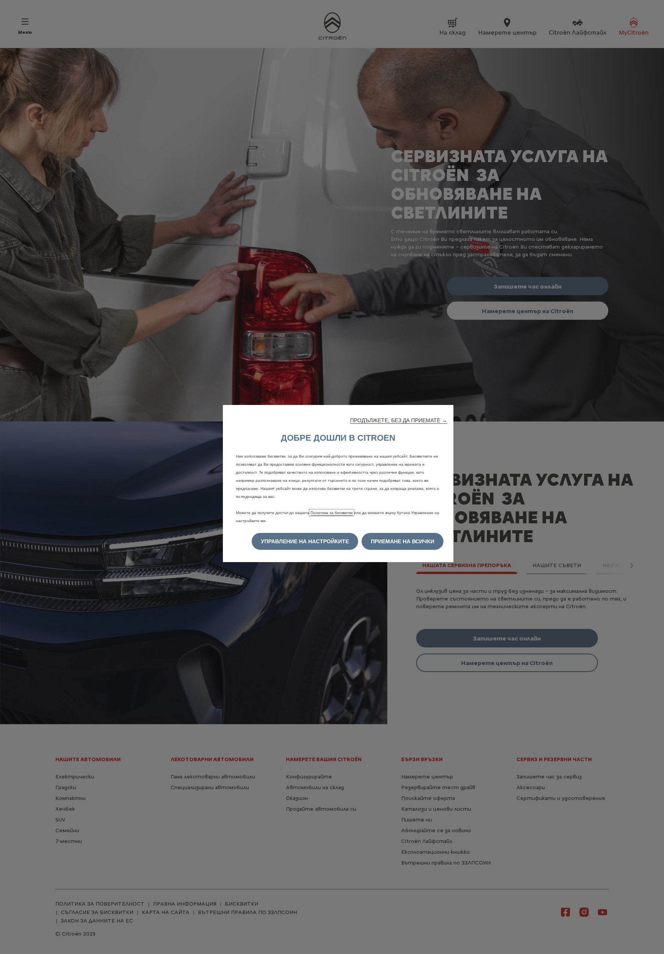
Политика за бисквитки (331, 513)
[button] (398, 420)
